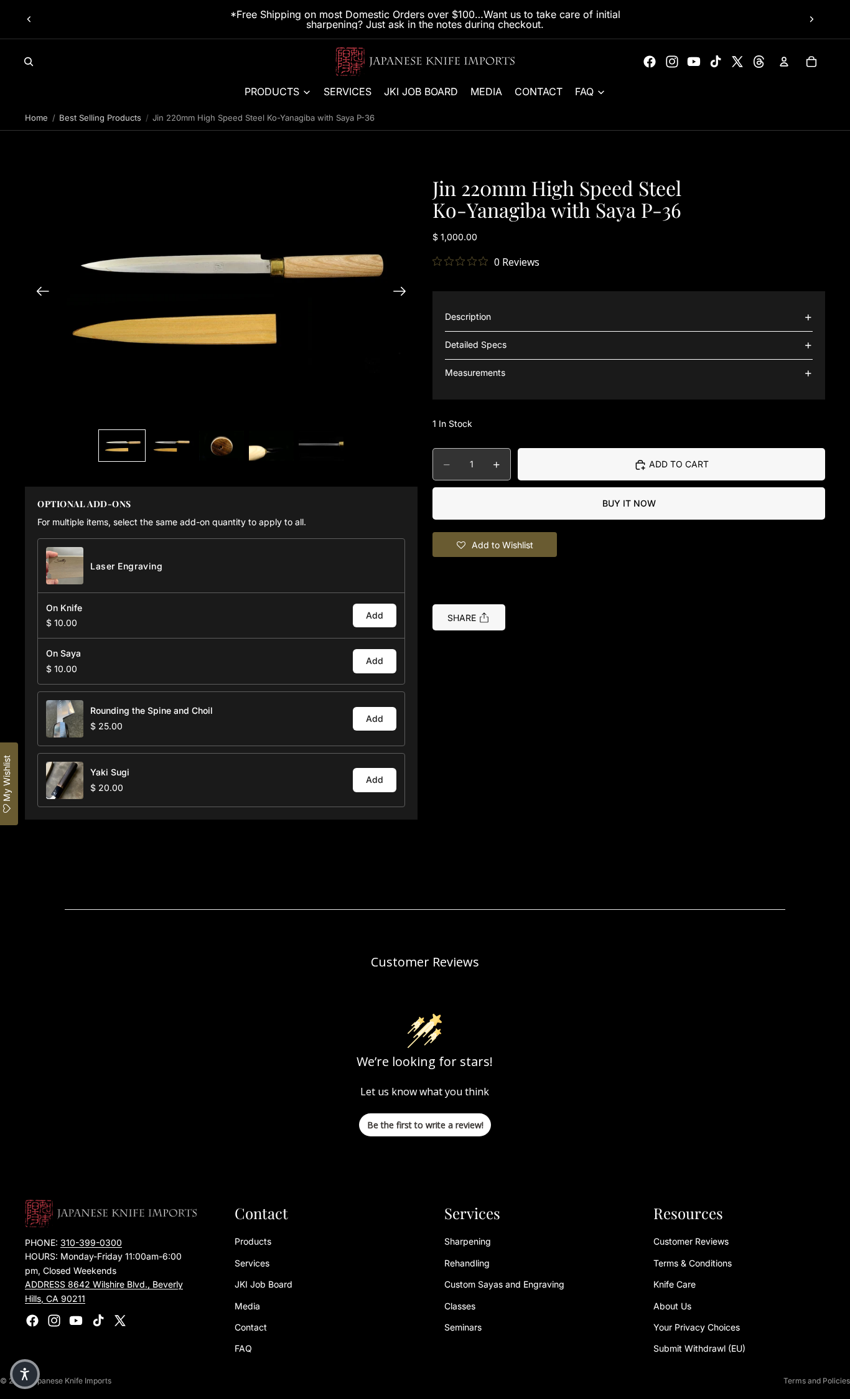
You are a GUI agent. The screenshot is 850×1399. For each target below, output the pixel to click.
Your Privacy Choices (696, 1327)
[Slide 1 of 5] (122, 446)
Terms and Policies (816, 1380)
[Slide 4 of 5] (271, 446)
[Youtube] (693, 61)
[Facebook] (649, 61)
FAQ (243, 1349)
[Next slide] (811, 19)
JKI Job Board (263, 1285)
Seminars (463, 1327)
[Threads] (759, 61)
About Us (672, 1306)
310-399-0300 (91, 1242)
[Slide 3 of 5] (221, 446)
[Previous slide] (29, 19)
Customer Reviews (691, 1242)
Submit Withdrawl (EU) (699, 1349)
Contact (251, 1327)
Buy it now (629, 503)
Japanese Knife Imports (70, 1380)
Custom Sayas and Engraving (504, 1285)
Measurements (475, 373)
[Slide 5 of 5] (321, 446)
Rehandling (467, 1263)
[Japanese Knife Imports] (425, 61)
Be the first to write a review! (425, 1125)
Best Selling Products (100, 118)
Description (468, 317)
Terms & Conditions (692, 1263)
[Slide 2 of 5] (171, 446)
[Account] (784, 61)
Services (252, 1263)
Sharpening (467, 1242)
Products (253, 1242)
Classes (459, 1306)
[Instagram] (672, 61)
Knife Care (674, 1285)
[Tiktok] (715, 61)
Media (247, 1306)
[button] (221, 293)
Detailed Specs (476, 345)
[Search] (28, 61)
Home (36, 118)
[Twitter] (737, 61)
